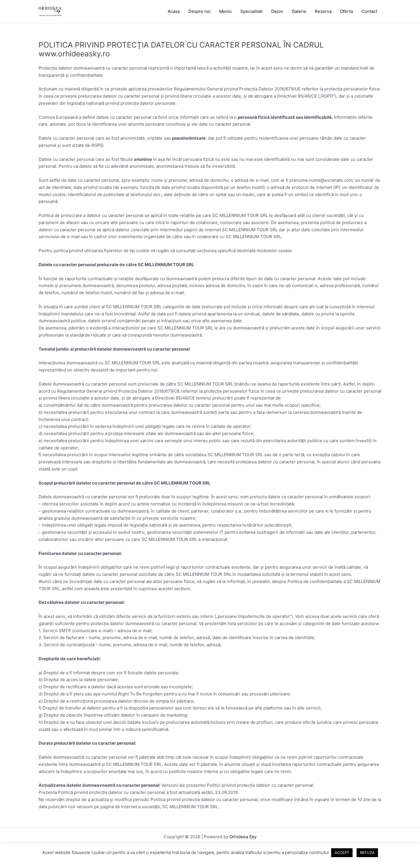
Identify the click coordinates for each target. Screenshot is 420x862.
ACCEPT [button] (342, 852)
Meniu (225, 11)
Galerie (299, 11)
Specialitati (251, 11)
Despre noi (199, 11)
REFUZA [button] (367, 852)
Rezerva (323, 11)
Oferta (346, 11)
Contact (369, 11)
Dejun (277, 11)
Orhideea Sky (243, 836)
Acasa (174, 11)
